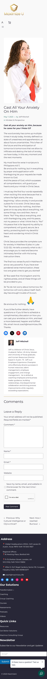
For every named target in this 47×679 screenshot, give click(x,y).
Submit (5, 661)
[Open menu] (2, 26)
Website (8, 473)
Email (7, 462)
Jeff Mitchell (24, 117)
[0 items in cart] (9, 22)
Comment (9, 424)
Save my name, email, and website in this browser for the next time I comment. (24, 487)
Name (7, 451)
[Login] (2, 23)
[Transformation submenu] (13, 589)
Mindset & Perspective (15, 120)
